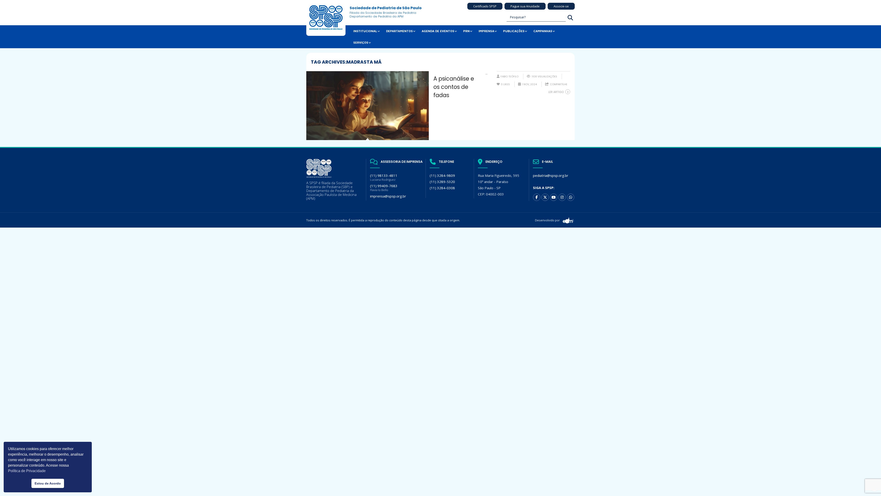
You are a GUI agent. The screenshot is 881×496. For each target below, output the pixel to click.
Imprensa (486, 31)
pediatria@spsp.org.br (550, 175)
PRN (466, 31)
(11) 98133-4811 (383, 177)
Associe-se (561, 6)
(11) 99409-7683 (383, 187)
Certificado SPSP (484, 6)
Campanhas (542, 31)
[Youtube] (553, 197)
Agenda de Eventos (438, 31)
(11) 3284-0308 (442, 188)
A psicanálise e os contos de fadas (453, 87)
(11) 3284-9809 (442, 175)
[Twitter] (545, 197)
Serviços (360, 42)
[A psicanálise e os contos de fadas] (367, 105)
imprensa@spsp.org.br (388, 196)
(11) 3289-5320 (442, 181)
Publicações (513, 31)
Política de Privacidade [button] (27, 471)
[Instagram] (562, 197)
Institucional (365, 31)
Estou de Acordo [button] (48, 483)
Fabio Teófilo (510, 76)
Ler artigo (556, 92)
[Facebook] (536, 197)
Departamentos (399, 31)
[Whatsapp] (570, 197)
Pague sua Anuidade (525, 6)
